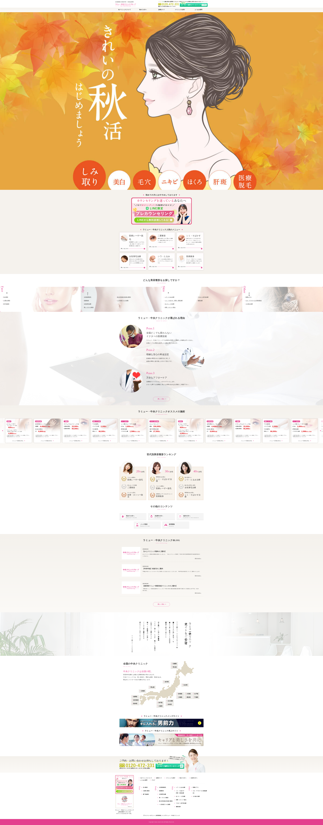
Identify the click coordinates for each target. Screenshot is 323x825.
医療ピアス (249, 297)
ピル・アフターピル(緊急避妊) (254, 300)
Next (320, 430)
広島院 (143, 691)
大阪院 (161, 706)
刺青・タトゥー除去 (170, 307)
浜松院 (170, 704)
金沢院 (167, 681)
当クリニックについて (124, 9)
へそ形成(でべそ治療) (123, 300)
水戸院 (196, 693)
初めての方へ (143, 9)
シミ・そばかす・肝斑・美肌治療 (174, 300)
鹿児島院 (136, 700)
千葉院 (196, 697)
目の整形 (5, 297)
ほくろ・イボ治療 (169, 304)
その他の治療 (249, 304)
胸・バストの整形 (89, 307)
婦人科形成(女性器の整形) (124, 297)
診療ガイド (161, 9)
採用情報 (158, 815)
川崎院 (180, 697)
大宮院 (189, 693)
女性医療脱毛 (87, 297)
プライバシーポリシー (149, 815)
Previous (2, 430)
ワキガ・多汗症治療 (203, 297)
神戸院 (161, 702)
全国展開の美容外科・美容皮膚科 (124, 2)
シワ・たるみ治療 (169, 297)
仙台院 (185, 685)
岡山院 (153, 687)
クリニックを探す (180, 9)
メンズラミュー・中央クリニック (171, 815)
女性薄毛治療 (87, 304)
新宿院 (180, 693)
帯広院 (175, 667)
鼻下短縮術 (6, 304)
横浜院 (189, 697)
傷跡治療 (200, 300)
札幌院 (175, 663)
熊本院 (135, 703)
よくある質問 (198, 9)
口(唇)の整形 (6, 300)
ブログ (153, 780)
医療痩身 (86, 300)
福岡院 (135, 696)
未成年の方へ (194, 778)
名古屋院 (170, 701)
